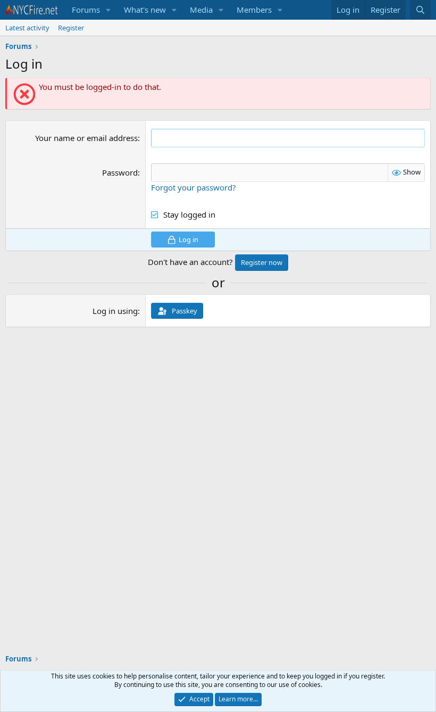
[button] (108, 10)
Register (71, 27)
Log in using (115, 310)
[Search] (420, 10)
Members (254, 9)
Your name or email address (86, 138)
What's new (145, 9)
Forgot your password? (193, 187)
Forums (86, 9)
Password (120, 172)
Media (201, 9)
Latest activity (27, 27)
